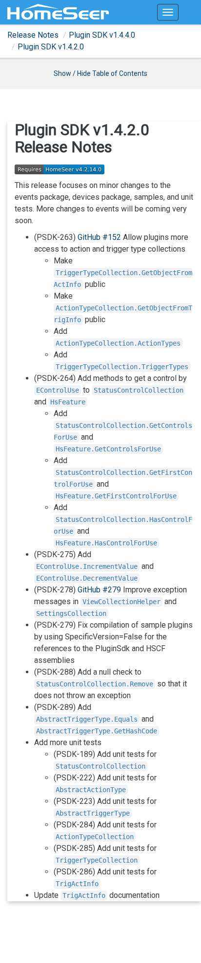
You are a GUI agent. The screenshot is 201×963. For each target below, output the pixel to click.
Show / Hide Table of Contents (100, 73)
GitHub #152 (99, 237)
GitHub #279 (99, 589)
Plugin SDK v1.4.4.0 (102, 35)
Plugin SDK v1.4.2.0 (51, 46)
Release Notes (33, 35)
